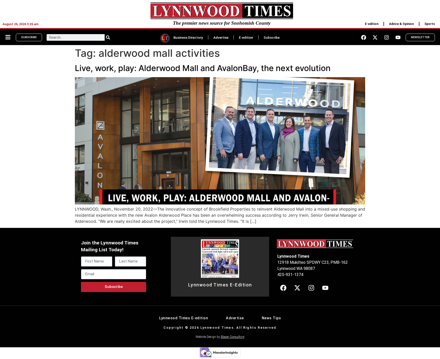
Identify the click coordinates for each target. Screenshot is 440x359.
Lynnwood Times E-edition (183, 318)
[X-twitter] (375, 37)
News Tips (271, 318)
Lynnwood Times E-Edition (220, 284)
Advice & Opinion (401, 24)
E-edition (371, 24)
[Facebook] (364, 37)
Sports (429, 24)
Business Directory (188, 37)
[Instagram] (386, 37)
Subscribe (272, 37)
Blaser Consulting (232, 337)
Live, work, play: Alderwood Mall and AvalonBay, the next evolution (203, 68)
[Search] (108, 37)
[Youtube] (398, 37)
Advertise (220, 37)
